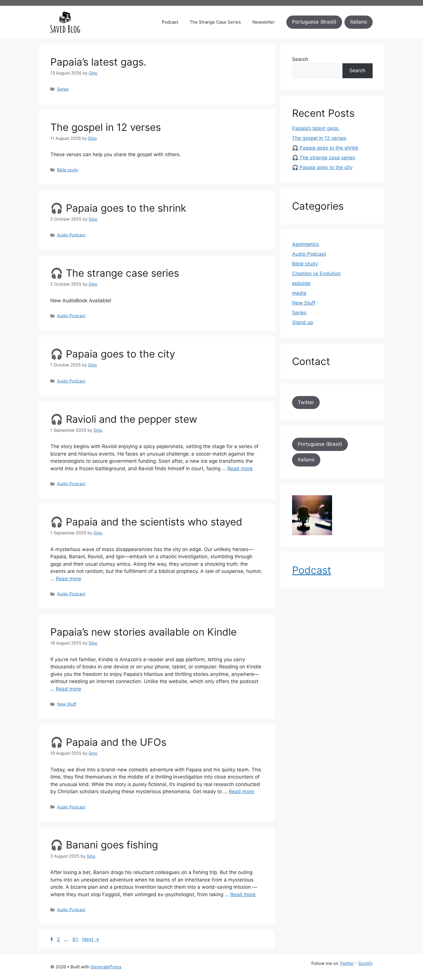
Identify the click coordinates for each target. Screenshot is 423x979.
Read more (240, 468)
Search (300, 59)
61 (75, 939)
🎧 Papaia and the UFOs (108, 742)
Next (90, 939)
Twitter (306, 402)
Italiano (358, 22)
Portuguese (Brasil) (314, 22)
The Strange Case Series (215, 22)
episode (301, 283)
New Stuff (66, 703)
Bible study (67, 169)
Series (63, 89)
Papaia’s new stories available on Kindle (143, 632)
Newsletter (263, 22)
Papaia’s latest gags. (98, 62)
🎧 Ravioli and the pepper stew (123, 419)
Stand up (302, 322)
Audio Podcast (71, 234)
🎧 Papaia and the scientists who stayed (146, 522)
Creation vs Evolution (316, 273)
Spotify (365, 963)
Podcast (170, 22)
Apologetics (305, 244)
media (299, 293)
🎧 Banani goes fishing (104, 845)
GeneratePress (106, 967)
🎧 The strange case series (114, 273)
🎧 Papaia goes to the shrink (118, 208)
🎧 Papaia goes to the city (112, 354)
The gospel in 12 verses (105, 127)
